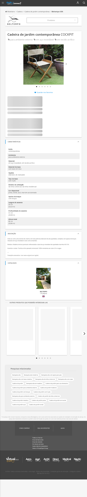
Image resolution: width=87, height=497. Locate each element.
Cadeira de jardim (17, 383)
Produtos (51, 20)
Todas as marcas (37, 438)
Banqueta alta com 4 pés (65, 379)
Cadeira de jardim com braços (21, 392)
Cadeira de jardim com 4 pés (42, 392)
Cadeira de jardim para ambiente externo (24, 388)
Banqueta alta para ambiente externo (23, 396)
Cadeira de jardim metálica (20, 400)
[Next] (66, 64)
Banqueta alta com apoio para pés (51, 375)
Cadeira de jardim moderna (48, 388)
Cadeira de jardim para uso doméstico (57, 383)
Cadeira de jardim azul (19, 405)
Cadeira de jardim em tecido (57, 400)
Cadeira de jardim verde (36, 405)
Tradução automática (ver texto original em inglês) (23, 255)
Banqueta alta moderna (31, 375)
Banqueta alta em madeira (34, 383)
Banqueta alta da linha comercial (45, 379)
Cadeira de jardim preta (39, 400)
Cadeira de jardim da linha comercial (49, 396)
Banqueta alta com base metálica (22, 379)
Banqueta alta (16, 375)
